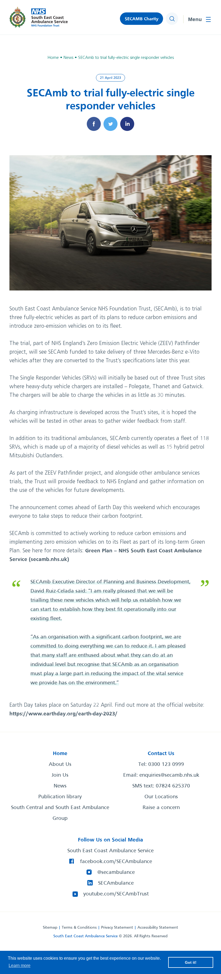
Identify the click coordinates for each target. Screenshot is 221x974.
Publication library (60, 796)
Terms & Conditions (79, 927)
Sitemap (50, 927)
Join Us (59, 775)
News (60, 786)
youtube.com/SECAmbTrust (116, 894)
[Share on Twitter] (110, 124)
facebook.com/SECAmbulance (116, 861)
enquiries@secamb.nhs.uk (169, 775)
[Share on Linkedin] (127, 124)
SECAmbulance (116, 883)
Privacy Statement (117, 927)
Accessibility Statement (157, 927)
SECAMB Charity (141, 19)
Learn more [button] (19, 965)
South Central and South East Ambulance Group (60, 813)
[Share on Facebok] (94, 124)
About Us (60, 764)
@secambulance (116, 872)
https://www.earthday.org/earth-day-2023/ (63, 713)
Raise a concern (161, 807)
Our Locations (161, 796)
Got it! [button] (190, 962)
